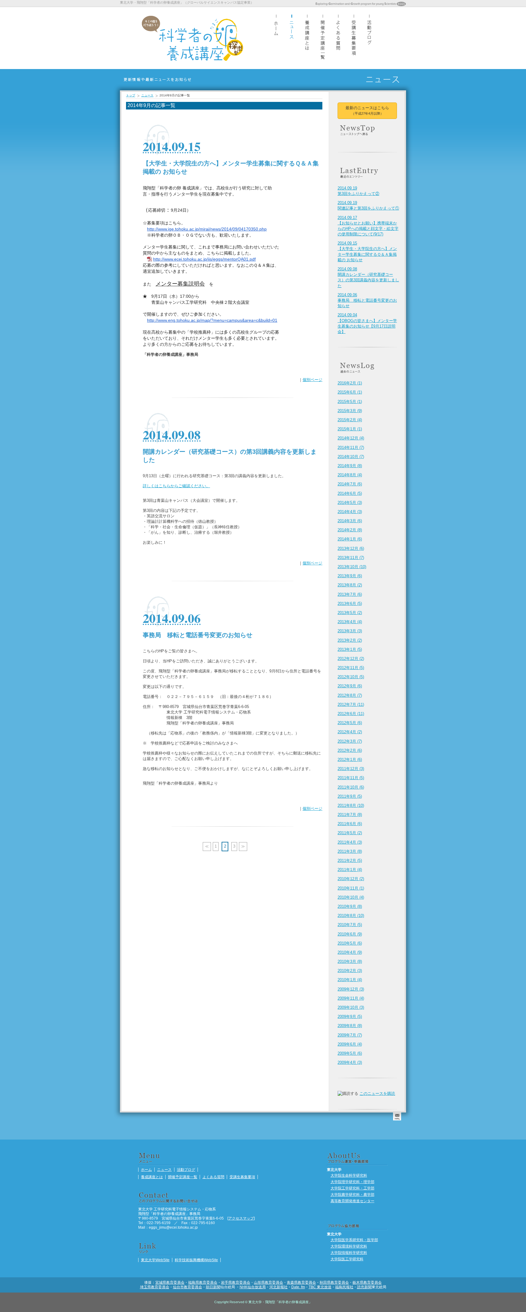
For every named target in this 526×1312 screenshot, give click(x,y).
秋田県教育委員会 (334, 1282)
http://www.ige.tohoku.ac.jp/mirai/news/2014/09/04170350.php (207, 229)
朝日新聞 (213, 1287)
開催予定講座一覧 (322, 38)
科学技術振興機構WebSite (196, 1260)
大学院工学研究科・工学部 (352, 1188)
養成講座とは (307, 38)
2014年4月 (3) (350, 511)
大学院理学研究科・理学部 (352, 1182)
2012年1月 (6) (350, 759)
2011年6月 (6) (350, 823)
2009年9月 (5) (350, 1016)
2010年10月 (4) (351, 897)
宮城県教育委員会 (169, 1282)
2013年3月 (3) (350, 631)
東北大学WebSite (155, 1260)
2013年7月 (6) (350, 594)
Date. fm (298, 1287)
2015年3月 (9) (350, 410)
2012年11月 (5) (351, 667)
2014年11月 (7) (351, 447)
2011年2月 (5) (350, 860)
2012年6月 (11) (351, 713)
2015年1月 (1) (350, 429)
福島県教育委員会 (202, 1282)
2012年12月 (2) (351, 658)
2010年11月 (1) (351, 888)
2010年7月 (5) (350, 924)
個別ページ (312, 379)
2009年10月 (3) (351, 1007)
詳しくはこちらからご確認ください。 (176, 486)
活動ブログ (369, 38)
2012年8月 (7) (350, 695)
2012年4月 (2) (350, 732)
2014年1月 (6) (350, 539)
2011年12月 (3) (351, 768)
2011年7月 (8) (350, 814)
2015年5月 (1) (350, 401)
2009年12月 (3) (351, 989)
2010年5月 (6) (350, 943)
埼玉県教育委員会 (154, 1287)
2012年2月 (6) (350, 750)
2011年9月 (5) (350, 796)
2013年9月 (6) (350, 576)
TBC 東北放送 (320, 1287)
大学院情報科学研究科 (349, 1253)
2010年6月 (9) (350, 934)
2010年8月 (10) (351, 915)
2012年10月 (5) (351, 677)
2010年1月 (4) (350, 979)
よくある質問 (338, 38)
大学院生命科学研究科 (349, 1175)
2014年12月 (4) (351, 438)
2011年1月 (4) (350, 869)
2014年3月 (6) (350, 521)
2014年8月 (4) (350, 475)
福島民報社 (344, 1287)
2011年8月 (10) (351, 805)
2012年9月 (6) (350, 686)
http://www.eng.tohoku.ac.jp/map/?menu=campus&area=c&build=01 (212, 320)
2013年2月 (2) (350, 640)
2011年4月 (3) (350, 842)
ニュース (291, 38)
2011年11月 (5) (351, 778)
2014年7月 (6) (350, 484)
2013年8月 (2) (350, 585)
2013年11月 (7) (351, 557)
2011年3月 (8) (350, 851)
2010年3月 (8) (350, 961)
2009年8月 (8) (350, 1025)
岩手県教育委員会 (235, 1282)
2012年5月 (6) (350, 722)
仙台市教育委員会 (187, 1287)
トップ (130, 95)
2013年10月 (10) (352, 566)
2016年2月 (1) (350, 383)
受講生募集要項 (353, 38)
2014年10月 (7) (351, 456)
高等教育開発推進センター (352, 1201)
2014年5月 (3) (350, 502)
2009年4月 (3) (350, 1062)
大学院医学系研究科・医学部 (354, 1240)
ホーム (276, 38)
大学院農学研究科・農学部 (352, 1194)
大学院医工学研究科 (347, 1259)
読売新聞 (364, 1287)
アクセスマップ (241, 1218)
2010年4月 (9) (350, 952)
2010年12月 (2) (351, 878)
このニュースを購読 (377, 1093)
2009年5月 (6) (350, 1053)
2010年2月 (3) (350, 970)
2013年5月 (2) (350, 612)
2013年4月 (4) (350, 622)
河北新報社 (278, 1287)
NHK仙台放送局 (253, 1287)
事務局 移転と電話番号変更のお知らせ (367, 300)
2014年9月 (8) (350, 465)
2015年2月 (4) (350, 420)
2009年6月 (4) (350, 1044)
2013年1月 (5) (350, 649)
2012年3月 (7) (350, 741)
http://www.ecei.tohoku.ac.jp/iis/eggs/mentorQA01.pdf (204, 259)
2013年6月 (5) (350, 603)
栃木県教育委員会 (367, 1282)
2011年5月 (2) (350, 833)
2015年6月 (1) (350, 392)
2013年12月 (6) (351, 548)
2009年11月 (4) (351, 998)
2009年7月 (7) (350, 1035)
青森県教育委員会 (301, 1282)
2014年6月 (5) (350, 493)
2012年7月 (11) (351, 704)
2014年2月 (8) (350, 530)
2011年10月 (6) (351, 787)
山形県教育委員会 (268, 1282)
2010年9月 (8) (350, 906)
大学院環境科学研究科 (349, 1246)
